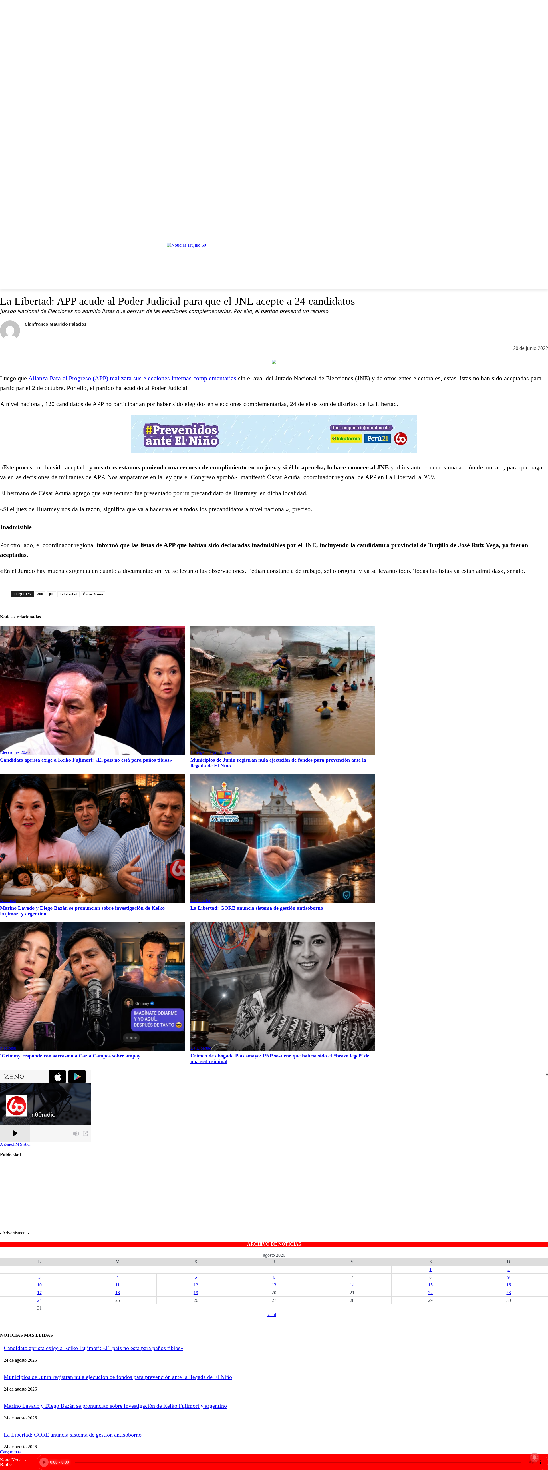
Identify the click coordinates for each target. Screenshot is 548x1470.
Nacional (8, 900)
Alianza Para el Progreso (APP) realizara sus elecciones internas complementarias (133, 378)
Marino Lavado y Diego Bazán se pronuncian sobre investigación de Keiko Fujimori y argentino (115, 1406)
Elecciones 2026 (15, 752)
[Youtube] (544, 232)
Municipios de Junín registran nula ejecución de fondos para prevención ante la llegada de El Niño (118, 1377)
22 (430, 1292)
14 (352, 1284)
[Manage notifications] (534, 1457)
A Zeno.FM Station (15, 1144)
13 (274, 1284)
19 (196, 1292)
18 (117, 1292)
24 (39, 1300)
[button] (302, 258)
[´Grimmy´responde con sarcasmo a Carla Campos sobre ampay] (92, 986)
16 (508, 1284)
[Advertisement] (72, 1198)
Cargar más (10, 1451)
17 (39, 1292)
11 (117, 1284)
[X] (535, 232)
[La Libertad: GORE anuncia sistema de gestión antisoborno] (282, 838)
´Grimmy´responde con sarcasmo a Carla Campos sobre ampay (70, 1056)
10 (39, 1284)
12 (196, 1284)
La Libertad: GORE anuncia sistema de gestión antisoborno (256, 908)
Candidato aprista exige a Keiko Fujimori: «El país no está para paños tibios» (86, 760)
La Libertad (200, 900)
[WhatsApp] (50, 349)
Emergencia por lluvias (211, 752)
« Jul (271, 1314)
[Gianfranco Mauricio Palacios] (10, 330)
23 (508, 1292)
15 (430, 1284)
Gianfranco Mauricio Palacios (55, 324)
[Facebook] (526, 232)
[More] (71, 349)
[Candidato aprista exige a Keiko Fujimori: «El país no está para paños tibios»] (92, 690)
